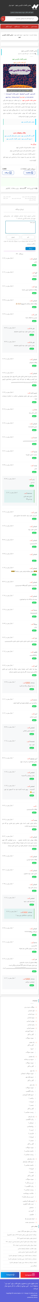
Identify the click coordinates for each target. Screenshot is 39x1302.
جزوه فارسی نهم (27, 139)
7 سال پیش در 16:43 (7, 665)
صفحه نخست (33, 35)
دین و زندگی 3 (29, 1182)
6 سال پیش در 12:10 (7, 358)
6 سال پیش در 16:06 (7, 465)
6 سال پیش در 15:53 (7, 511)
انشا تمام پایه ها (29, 1219)
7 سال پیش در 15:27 (7, 713)
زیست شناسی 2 (29, 1154)
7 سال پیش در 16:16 (11, 911)
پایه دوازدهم (30, 1159)
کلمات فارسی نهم (7, 197)
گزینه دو (31, 1211)
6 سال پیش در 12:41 (7, 258)
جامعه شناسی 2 (29, 1151)
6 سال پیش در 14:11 (7, 286)
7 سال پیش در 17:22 (7, 651)
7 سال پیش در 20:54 (7, 819)
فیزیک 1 (31, 1101)
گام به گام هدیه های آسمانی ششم (27, 1252)
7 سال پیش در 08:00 (9, 727)
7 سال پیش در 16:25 (7, 637)
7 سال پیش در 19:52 (7, 805)
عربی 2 (31, 1130)
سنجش (31, 1207)
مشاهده (28, 172)
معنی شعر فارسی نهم (27, 122)
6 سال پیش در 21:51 (7, 272)
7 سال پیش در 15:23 (9, 897)
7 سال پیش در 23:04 (7, 928)
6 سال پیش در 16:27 (7, 451)
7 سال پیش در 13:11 (7, 942)
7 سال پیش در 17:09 (7, 883)
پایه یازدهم (31, 1116)
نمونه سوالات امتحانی (27, 1073)
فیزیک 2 (31, 1137)
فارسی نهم (6, 198)
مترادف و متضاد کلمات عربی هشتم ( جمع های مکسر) (22, 1259)
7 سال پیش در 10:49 (7, 623)
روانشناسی (30, 1126)
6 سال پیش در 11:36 (7, 567)
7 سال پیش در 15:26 (9, 771)
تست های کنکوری (28, 1204)
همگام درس (33, 1266)
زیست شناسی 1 (29, 1112)
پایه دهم (32, 1085)
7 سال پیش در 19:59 (9, 682)
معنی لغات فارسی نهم (16, 198)
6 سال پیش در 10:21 (7, 437)
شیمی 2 (31, 1140)
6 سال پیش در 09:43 (7, 539)
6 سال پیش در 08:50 (9, 327)
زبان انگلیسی (30, 1091)
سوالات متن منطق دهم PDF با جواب (27, 1231)
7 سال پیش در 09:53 (7, 758)
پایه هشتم (31, 1056)
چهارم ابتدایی (30, 1021)
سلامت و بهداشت (28, 1193)
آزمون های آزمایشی (28, 1201)
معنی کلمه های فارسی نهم (30, 198)
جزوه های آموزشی (28, 1094)
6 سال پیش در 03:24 (7, 409)
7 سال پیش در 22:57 (9, 978)
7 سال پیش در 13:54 (7, 609)
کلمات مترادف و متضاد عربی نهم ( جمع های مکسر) (23, 1262)
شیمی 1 (31, 1105)
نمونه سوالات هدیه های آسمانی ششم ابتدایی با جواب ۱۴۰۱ (21, 1242)
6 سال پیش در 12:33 (7, 525)
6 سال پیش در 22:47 (11, 492)
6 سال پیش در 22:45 (7, 423)
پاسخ (34, 265)
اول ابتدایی (31, 1010)
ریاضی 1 (31, 1098)
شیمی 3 (31, 1172)
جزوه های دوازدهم (28, 1161)
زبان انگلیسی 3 (29, 1186)
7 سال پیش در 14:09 (7, 856)
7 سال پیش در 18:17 (7, 869)
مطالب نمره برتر (29, 1007)
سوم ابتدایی (30, 1017)
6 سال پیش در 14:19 (7, 314)
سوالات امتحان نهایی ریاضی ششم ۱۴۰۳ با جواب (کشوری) (21, 1235)
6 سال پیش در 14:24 (7, 372)
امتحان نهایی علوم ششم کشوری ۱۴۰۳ (26, 1238)
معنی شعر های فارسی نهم (12, 136)
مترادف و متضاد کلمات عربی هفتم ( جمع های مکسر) (22, 1255)
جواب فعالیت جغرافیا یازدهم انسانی (27, 1249)
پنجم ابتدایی (31, 1024)
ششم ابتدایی (30, 1028)
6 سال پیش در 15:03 (7, 392)
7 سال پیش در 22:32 (7, 958)
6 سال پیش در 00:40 (9, 478)
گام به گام (31, 1034)
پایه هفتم (31, 1042)
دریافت (6, 172)
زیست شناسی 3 (29, 1190)
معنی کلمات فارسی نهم (29, 50)
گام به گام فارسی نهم (27, 136)
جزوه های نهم (18, 35)
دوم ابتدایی (31, 1014)
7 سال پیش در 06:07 (7, 836)
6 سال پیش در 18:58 (7, 300)
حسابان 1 (31, 1123)
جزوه (32, 1048)
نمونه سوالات (30, 1038)
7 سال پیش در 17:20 (7, 595)
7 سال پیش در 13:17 (7, 699)
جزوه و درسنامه (29, 1059)
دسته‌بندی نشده (29, 1222)
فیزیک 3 (31, 1168)
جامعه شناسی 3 (29, 1165)
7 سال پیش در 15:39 (9, 785)
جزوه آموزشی (29, 1031)
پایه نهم (26, 35)
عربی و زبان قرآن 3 (28, 1197)
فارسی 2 (31, 1133)
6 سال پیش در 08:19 (7, 581)
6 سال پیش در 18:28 (7, 553)
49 (9, 188)
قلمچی (32, 1214)
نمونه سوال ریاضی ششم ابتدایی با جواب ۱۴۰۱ (24, 1245)
